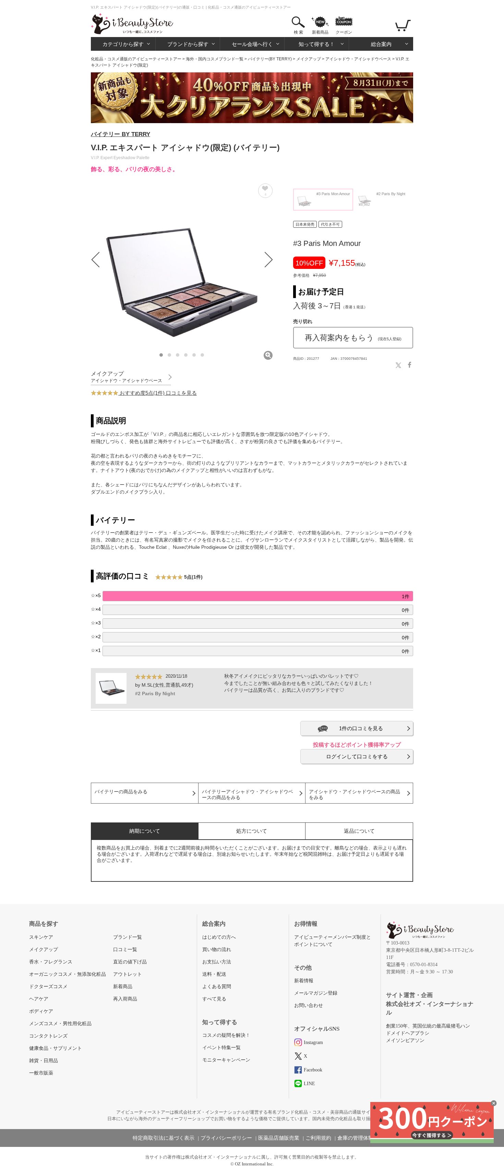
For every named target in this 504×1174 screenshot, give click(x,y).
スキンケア (41, 937)
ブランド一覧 (127, 937)
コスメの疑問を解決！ (226, 1035)
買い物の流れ (216, 949)
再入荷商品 (125, 998)
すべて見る (214, 998)
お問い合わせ (308, 1005)
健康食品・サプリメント (55, 1048)
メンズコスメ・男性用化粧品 (60, 1023)
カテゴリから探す (123, 44)
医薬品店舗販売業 (278, 1138)
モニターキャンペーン (226, 1060)
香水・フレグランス (50, 961)
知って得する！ (317, 44)
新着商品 (320, 32)
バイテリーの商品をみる (121, 791)
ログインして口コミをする (357, 756)
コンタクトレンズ (48, 1036)
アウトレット (127, 974)
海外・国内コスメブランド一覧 (214, 59)
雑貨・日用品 (43, 1060)
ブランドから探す (187, 44)
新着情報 (303, 980)
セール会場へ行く (252, 44)
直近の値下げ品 (130, 961)
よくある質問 (216, 986)
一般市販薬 (41, 1073)
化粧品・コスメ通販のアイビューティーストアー (136, 59)
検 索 (298, 32)
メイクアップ (308, 59)
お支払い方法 (216, 961)
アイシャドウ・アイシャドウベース (358, 59)
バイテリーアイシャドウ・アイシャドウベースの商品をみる (247, 794)
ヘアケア (38, 998)
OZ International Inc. (254, 1163)
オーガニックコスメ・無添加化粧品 (67, 974)
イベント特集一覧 (221, 1047)
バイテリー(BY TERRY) (270, 59)
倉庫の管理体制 (355, 1138)
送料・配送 (214, 974)
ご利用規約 (318, 1138)
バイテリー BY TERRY (120, 134)
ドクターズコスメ (48, 986)
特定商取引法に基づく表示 (163, 1138)
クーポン (344, 32)
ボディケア (41, 1011)
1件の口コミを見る (361, 728)
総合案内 (381, 44)
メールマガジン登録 (315, 993)
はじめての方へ (219, 937)
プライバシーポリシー (226, 1138)
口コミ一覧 (125, 949)
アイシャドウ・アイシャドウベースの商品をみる (354, 794)
